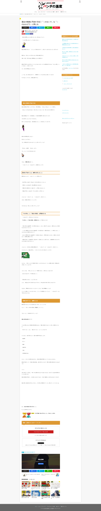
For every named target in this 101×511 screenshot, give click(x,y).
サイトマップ (71, 68)
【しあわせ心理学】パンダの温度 (48, 508)
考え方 (34, 452)
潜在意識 (29, 452)
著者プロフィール (63, 11)
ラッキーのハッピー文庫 (50, 11)
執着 (26, 452)
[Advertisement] (41, 90)
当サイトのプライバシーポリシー (68, 118)
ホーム (36, 11)
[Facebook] (41, 464)
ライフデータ (64, 89)
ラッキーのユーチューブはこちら (40, 431)
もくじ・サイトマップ (41, 11)
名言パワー (57, 11)
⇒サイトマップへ (65, 112)
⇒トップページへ (65, 110)
